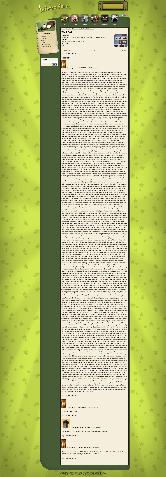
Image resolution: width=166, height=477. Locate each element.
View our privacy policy (98, 474)
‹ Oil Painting (66, 50)
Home (63, 29)
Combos (43, 38)
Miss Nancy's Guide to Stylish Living (83, 29)
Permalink (95, 68)
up (94, 50)
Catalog (68, 29)
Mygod (69, 68)
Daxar (72, 427)
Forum (43, 40)
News (43, 43)
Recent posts (46, 44)
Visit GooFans (46, 46)
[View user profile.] (63, 68)
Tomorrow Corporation (76, 473)
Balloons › (124, 50)
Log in (63, 53)
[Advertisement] (113, 6)
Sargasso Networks (90, 474)
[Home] (53, 7)
